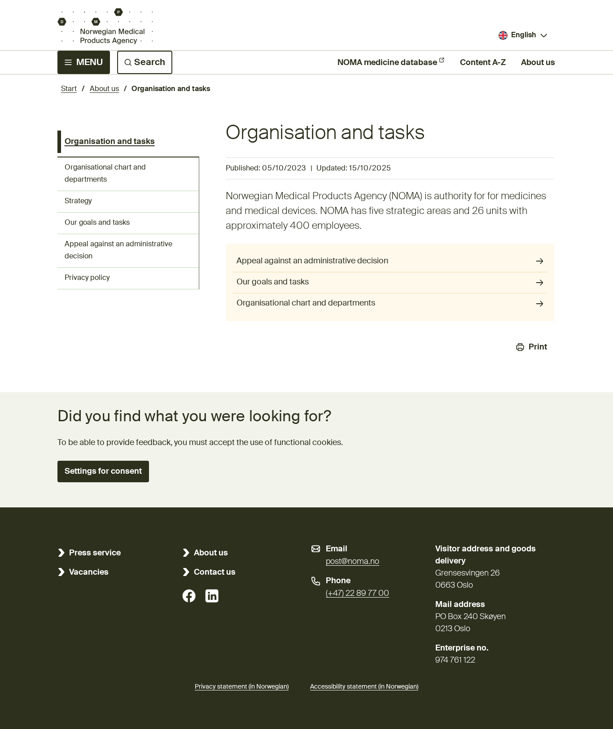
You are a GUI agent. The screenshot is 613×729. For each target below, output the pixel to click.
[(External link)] (189, 595)
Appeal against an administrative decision (118, 250)
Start (69, 89)
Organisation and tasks (110, 142)
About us (538, 63)
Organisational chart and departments (105, 173)
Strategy (78, 201)
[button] (103, 471)
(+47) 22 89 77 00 (357, 593)
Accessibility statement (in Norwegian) (364, 687)
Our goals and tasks (97, 223)
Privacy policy (87, 278)
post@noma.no (352, 562)
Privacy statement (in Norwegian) (242, 687)
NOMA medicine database (387, 63)
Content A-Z (483, 63)
